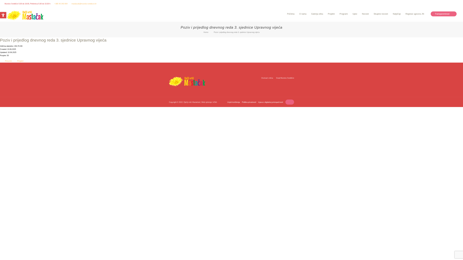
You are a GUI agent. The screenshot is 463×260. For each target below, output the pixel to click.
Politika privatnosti (249, 102)
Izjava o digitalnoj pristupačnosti (270, 102)
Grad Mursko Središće (285, 78)
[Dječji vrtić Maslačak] (25, 15)
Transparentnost (442, 14)
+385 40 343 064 (61, 4)
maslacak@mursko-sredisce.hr (83, 4)
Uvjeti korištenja (233, 102)
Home (206, 32)
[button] (3, 15)
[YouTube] (457, 4)
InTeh (215, 102)
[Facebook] (454, 4)
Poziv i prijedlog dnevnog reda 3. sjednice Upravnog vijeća (53, 40)
